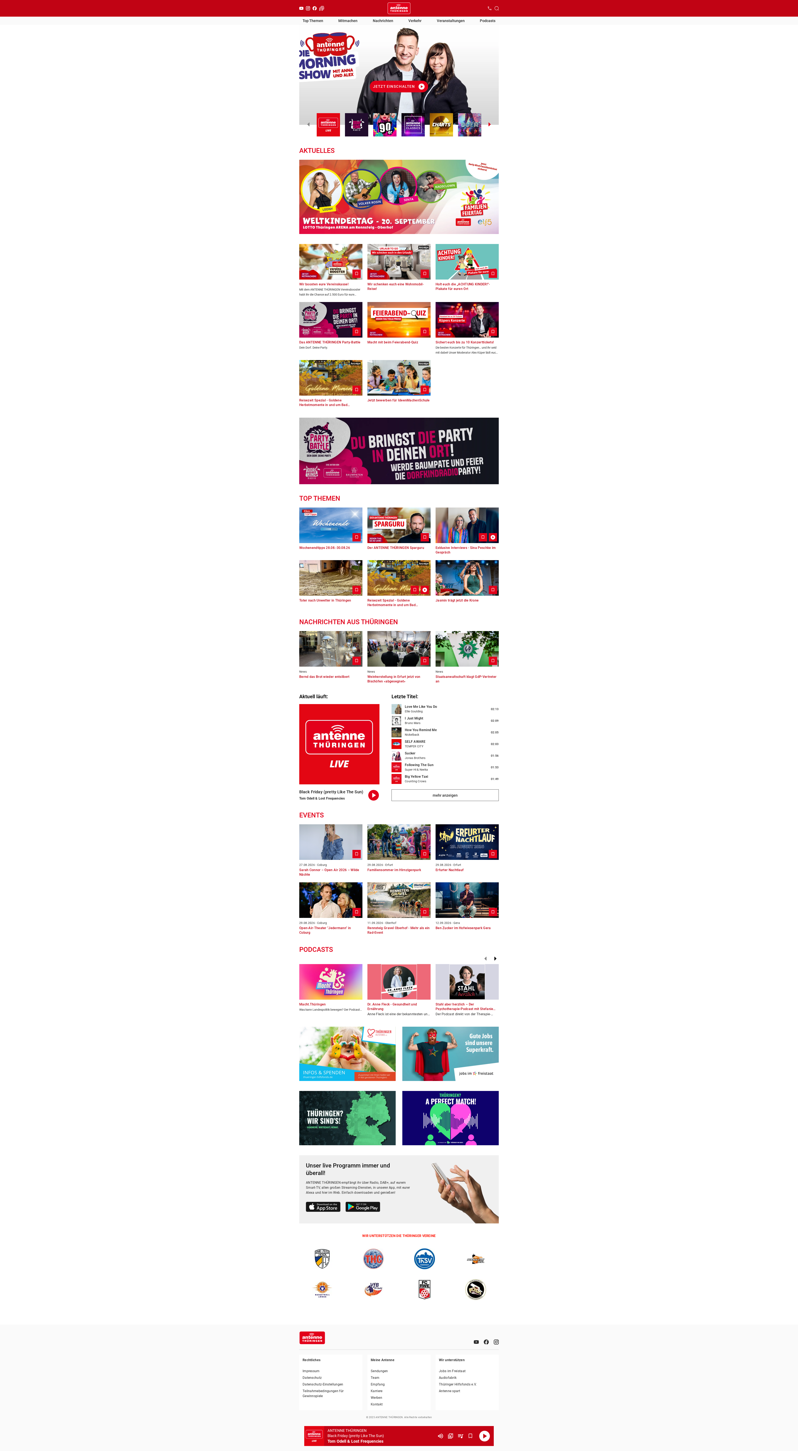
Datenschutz (312, 1378)
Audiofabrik (448, 1378)
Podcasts (487, 21)
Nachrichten (383, 21)
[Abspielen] (484, 1436)
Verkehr (414, 21)
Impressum (311, 1371)
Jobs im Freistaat (452, 1371)
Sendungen (379, 1371)
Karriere (376, 1391)
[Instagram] (308, 8)
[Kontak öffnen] (489, 8)
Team (375, 1378)
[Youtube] (301, 8)
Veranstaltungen (451, 21)
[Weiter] (495, 958)
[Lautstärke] (440, 1436)
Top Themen (313, 21)
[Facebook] (315, 8)
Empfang (378, 1384)
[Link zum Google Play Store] (363, 1207)
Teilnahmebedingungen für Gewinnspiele (323, 1393)
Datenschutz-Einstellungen (323, 1384)
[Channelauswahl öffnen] (497, 8)
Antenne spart (449, 1391)
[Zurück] (485, 958)
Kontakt (377, 1404)
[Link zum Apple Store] (323, 1207)
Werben (376, 1398)
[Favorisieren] (470, 1436)
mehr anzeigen (445, 795)
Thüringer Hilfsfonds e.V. (458, 1384)
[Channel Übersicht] (450, 1436)
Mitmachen (347, 21)
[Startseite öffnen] (399, 8)
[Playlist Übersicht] (460, 1436)
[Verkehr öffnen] (321, 8)
